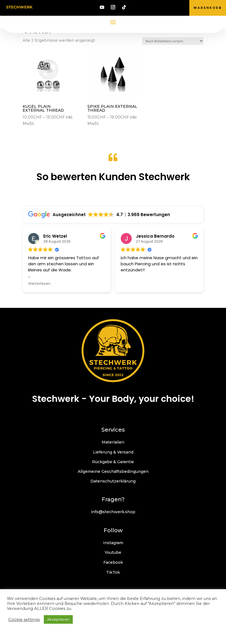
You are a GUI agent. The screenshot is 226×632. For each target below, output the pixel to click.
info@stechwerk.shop (113, 511)
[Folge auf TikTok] (124, 7)
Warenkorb (207, 8)
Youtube (113, 552)
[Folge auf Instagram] (113, 7)
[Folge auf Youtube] (102, 7)
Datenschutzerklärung (113, 481)
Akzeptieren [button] (58, 619)
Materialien (113, 442)
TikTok (113, 572)
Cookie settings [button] (24, 619)
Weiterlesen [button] (39, 283)
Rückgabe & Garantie (113, 461)
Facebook (113, 562)
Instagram (113, 542)
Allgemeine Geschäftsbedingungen (113, 471)
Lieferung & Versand (113, 452)
